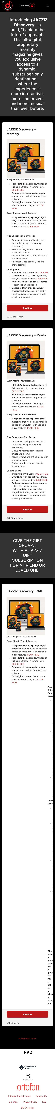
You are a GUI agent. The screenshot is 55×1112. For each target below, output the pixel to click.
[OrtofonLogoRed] (28, 1090)
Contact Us (41, 1096)
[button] (48, 6)
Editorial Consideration (19, 1096)
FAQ (44, 1102)
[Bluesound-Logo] (28, 1080)
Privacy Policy (30, 1102)
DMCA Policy (27, 1107)
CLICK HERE (18, 190)
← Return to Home (27, 1038)
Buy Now (27, 308)
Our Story (13, 1102)
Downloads (24, 6)
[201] (28, 1071)
